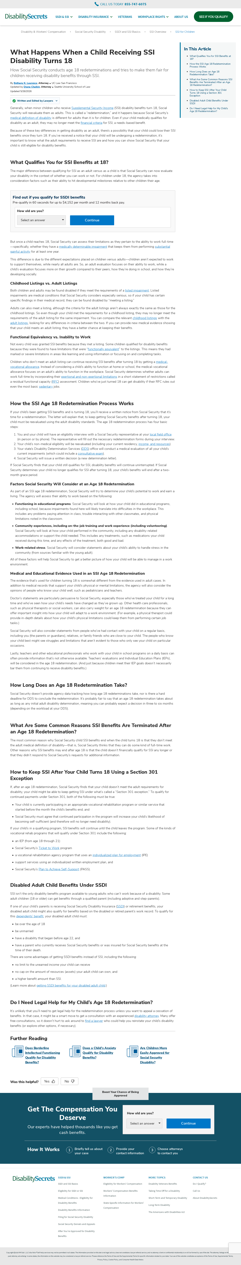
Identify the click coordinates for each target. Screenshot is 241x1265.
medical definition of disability (30, 118)
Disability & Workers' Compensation (43, 32)
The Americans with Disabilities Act (167, 1212)
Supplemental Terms (225, 1256)
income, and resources (154, 444)
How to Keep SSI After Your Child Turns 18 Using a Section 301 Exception (208, 92)
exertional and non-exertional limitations (89, 377)
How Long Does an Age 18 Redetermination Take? (204, 73)
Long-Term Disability (159, 1205)
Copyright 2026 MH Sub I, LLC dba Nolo (21, 1252)
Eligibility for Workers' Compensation (122, 1183)
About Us (181, 17)
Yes (46, 1081)
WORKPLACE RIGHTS (151, 17)
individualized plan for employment (117, 855)
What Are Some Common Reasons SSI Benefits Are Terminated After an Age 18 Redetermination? (211, 82)
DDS (85, 449)
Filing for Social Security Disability (75, 1217)
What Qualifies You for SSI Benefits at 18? (210, 57)
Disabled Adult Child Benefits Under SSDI (209, 102)
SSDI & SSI (62, 17)
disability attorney (146, 1016)
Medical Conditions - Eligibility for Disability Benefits (75, 1200)
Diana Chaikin (32, 87)
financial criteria (91, 123)
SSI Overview (158, 32)
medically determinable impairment (83, 247)
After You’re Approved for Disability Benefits (76, 1233)
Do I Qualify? (199, 1183)
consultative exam (90, 453)
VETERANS (125, 17)
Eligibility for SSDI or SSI (70, 1190)
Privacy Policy (102, 1259)
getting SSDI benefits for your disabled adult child (71, 985)
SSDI (120, 906)
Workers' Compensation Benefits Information (120, 1193)
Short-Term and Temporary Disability (168, 1197)
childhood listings (145, 318)
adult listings (19, 323)
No (67, 1081)
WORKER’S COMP (113, 1177)
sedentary (46, 386)
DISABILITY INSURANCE (93, 17)
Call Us (196, 1190)
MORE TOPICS (157, 1177)
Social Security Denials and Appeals (76, 1224)
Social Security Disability (90, 32)
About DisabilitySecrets (205, 1197)
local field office (160, 434)
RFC (55, 382)
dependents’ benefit (29, 916)
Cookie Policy (113, 1259)
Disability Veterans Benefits (163, 1183)
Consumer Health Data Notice (132, 1259)
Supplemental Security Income (92, 108)
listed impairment (137, 290)
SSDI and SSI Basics (127, 32)
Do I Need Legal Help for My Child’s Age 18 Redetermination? (209, 110)
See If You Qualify (213, 17)
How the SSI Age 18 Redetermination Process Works (210, 65)
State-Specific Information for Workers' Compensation (123, 1205)
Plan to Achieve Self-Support (59, 869)
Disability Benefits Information (74, 1209)
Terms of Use (212, 1256)
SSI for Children (185, 32)
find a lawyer (94, 1021)
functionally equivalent (103, 349)
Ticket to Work (49, 848)
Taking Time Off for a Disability (164, 1190)
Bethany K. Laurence (25, 83)
